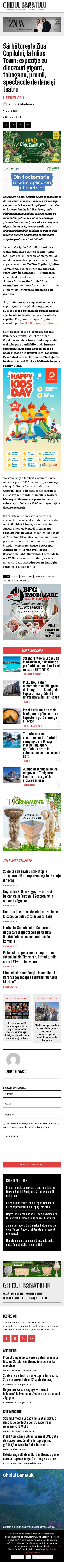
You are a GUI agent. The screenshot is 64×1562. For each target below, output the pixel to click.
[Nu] (60, 1546)
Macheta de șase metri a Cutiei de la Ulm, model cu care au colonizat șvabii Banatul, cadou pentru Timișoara (47, 1033)
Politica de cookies (43, 1557)
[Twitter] (13, 125)
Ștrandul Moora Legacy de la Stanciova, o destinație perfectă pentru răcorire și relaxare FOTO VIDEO (41, 664)
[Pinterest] (20, 125)
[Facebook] (6, 125)
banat (15, 577)
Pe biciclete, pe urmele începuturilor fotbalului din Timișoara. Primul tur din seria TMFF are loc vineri (30, 957)
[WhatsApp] (28, 125)
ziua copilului (22, 580)
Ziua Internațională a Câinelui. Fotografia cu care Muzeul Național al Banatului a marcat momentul (31, 1229)
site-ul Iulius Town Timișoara (38, 323)
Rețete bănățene (32, 726)
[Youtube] (31, 1338)
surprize (8, 580)
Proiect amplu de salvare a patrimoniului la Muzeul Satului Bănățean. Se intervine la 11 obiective (30, 1192)
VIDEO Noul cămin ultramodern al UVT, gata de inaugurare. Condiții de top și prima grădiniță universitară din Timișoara (41, 689)
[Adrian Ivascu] (6, 104)
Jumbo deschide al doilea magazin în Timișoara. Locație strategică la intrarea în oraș (40, 775)
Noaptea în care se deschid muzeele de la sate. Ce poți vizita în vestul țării (30, 914)
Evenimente (30, 785)
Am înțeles (17, 1557)
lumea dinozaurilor (44, 577)
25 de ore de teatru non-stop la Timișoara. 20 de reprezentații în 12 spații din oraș (32, 876)
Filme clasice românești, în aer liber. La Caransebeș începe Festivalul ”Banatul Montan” (30, 977)
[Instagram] (14, 1338)
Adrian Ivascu (26, 104)
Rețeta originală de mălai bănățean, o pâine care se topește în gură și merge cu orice (40, 715)
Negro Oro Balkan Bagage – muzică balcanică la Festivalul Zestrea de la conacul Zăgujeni (28, 896)
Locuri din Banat (32, 674)
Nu (28, 1557)
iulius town (26, 577)
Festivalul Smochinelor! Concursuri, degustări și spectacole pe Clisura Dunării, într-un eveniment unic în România (27, 934)
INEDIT (27, 702)
